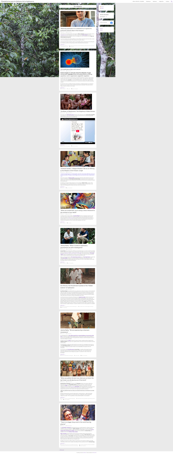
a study (69, 340)
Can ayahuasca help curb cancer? (70, 69)
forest (82, 398)
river (83, 306)
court (78, 45)
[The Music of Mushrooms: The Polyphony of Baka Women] (76, 109)
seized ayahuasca (63, 46)
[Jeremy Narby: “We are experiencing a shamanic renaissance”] (77, 328)
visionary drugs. (75, 445)
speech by (75, 386)
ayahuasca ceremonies (73, 45)
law (79, 45)
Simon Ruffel (65, 258)
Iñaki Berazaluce (69, 32)
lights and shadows (84, 444)
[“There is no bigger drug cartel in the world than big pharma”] (77, 420)
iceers (76, 355)
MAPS (66, 385)
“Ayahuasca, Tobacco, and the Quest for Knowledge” (73, 253)
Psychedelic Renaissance (71, 398)
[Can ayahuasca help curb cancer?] (74, 67)
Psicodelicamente (71, 349)
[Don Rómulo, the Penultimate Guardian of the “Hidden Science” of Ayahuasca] (77, 283)
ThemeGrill (94, 452)
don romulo (81, 306)
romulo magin (87, 306)
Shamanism (75, 306)
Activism (63, 45)
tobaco (78, 355)
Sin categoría (64, 88)
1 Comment (72, 46)
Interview (66, 45)
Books (66, 444)
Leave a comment (75, 88)
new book (89, 444)
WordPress (84, 452)
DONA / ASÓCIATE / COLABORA (138, 1)
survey (67, 46)
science (69, 88)
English (101, 30)
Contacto (167, 1)
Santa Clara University (69, 445)
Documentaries (66, 306)
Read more (62, 44)
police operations (91, 45)
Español (101, 28)
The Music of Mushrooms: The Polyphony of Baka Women (77, 111)
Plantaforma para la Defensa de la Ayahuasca (17, 1)
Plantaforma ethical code (84, 45)
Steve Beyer (91, 306)
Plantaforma (148, 1)
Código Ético (161, 1)
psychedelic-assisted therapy (88, 398)
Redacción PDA (69, 333)
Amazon (63, 306)
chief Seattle (79, 398)
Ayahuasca (155, 1)
